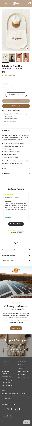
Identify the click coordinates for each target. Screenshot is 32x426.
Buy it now (16, 106)
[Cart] (29, 3)
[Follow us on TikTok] (15, 409)
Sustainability (22, 368)
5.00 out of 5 (20, 231)
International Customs (5, 372)
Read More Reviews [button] (16, 224)
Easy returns (6, 173)
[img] (9, 194)
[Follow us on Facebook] (4, 409)
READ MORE (16, 328)
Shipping (4, 365)
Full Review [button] (8, 217)
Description (6, 130)
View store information (10, 121)
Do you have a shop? (8, 260)
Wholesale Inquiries (23, 378)
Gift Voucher (21, 374)
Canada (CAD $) (7, 416)
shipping (4, 168)
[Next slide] (30, 209)
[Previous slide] (1, 209)
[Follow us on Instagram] (8, 409)
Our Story (20, 365)
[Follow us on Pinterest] (12, 409)
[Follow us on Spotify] (19, 409)
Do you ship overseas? (8, 250)
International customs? (8, 255)
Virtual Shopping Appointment (7, 381)
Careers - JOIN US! (23, 371)
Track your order (6, 377)
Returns (4, 368)
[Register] (27, 398)
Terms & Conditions (7, 385)
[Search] (6, 3)
